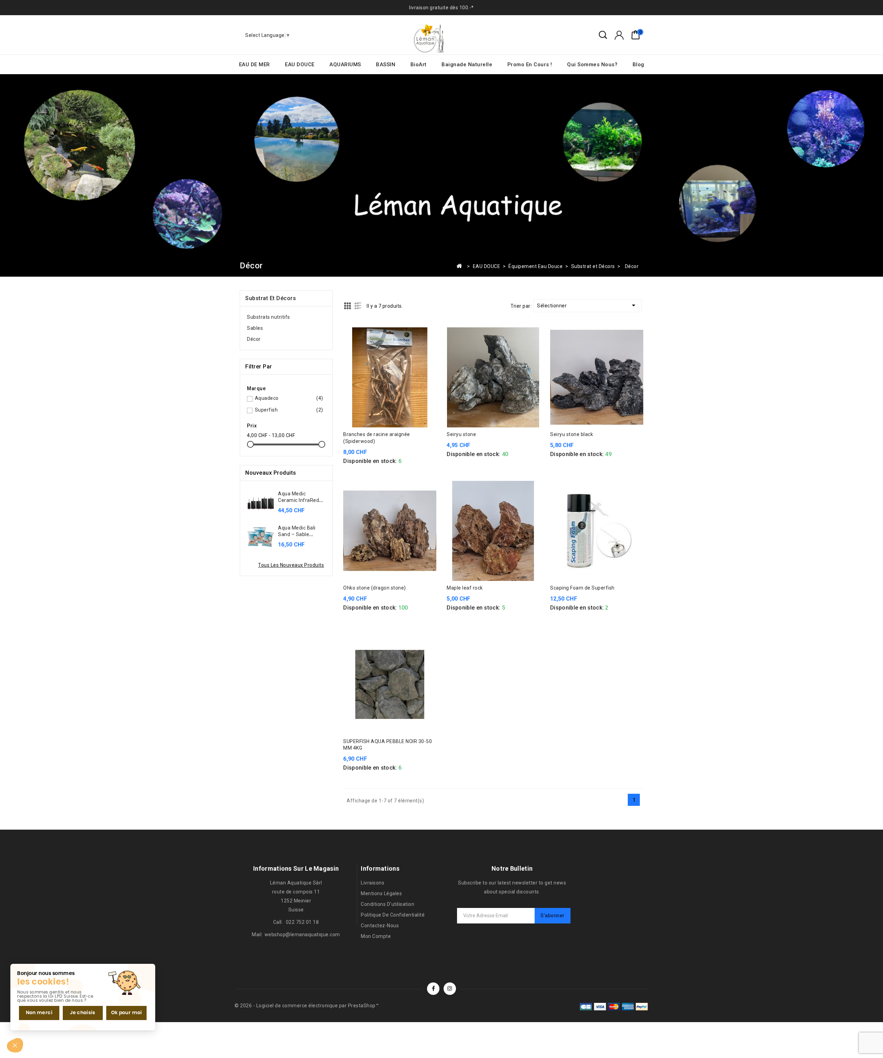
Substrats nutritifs (268, 317)
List (357, 305)
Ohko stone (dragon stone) (374, 588)
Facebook (433, 988)
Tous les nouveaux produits (291, 565)
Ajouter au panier (390, 420)
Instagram (450, 988)
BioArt (418, 64)
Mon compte (376, 936)
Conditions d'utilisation (387, 904)
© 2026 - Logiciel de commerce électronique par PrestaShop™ (307, 1005)
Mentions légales (381, 893)
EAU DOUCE (300, 64)
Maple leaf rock (465, 588)
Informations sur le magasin (296, 868)
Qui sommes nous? (592, 64)
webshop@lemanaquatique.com (302, 934)
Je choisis (83, 1012)
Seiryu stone (461, 434)
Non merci (39, 1012)
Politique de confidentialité (393, 915)
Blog (638, 64)
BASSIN (385, 64)
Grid (347, 305)
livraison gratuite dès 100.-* (441, 7)
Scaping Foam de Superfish (582, 588)
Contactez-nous (380, 925)
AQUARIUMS (345, 64)
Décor (254, 339)
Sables (255, 328)
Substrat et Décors (270, 298)
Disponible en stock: (370, 461)
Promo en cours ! (529, 64)
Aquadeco (289, 398)
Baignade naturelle (467, 64)
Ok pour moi (126, 1012)
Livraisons (372, 883)
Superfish (289, 410)
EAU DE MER (254, 64)
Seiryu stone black (571, 434)
